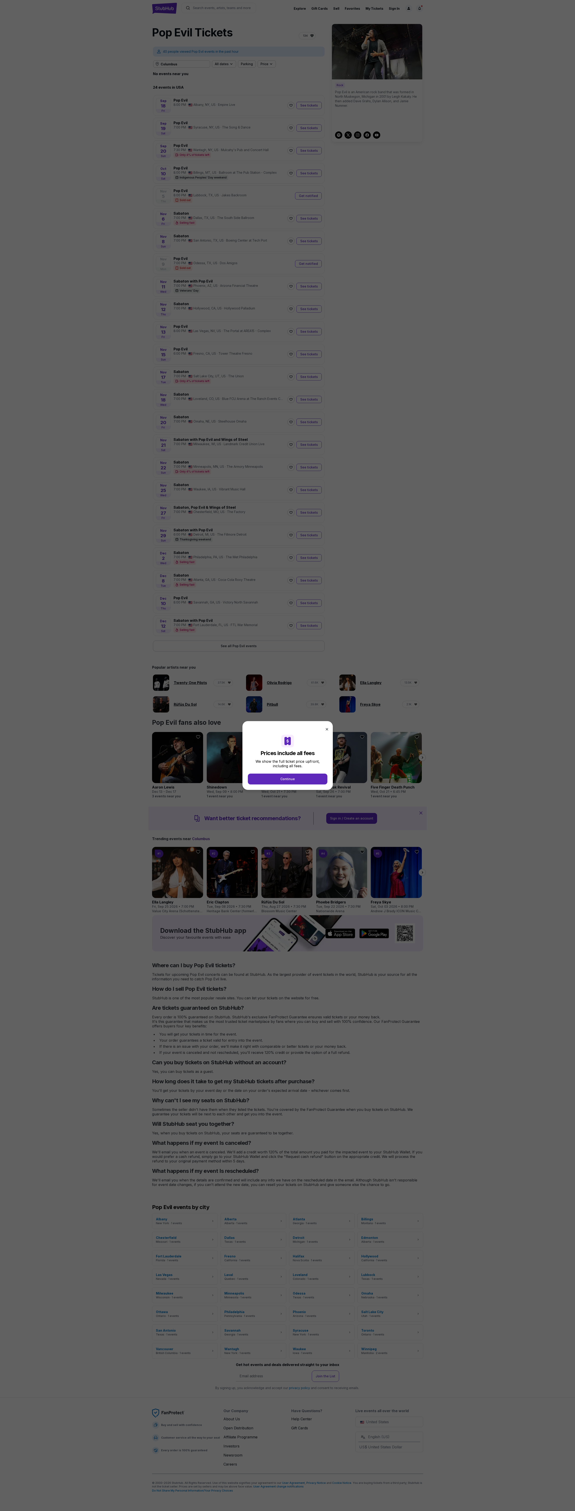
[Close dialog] (327, 729)
